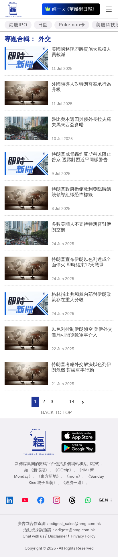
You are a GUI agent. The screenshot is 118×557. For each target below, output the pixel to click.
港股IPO (18, 24)
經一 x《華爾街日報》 (74, 9)
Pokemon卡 (72, 24)
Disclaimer (57, 536)
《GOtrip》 (63, 470)
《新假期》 (39, 470)
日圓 (43, 24)
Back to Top (56, 412)
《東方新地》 (49, 476)
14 (71, 401)
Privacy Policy (83, 536)
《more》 (73, 476)
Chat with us (33, 536)
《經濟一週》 (73, 482)
